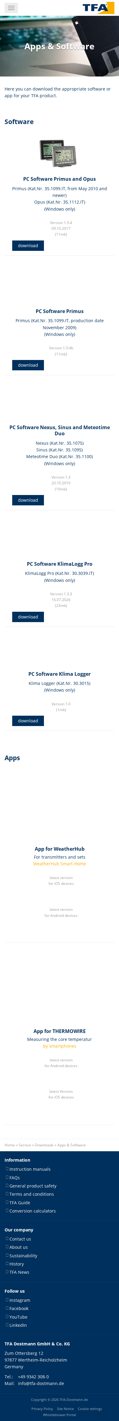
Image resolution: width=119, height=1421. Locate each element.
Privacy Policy (42, 1409)
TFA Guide (19, 1203)
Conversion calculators (32, 1211)
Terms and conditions (31, 1194)
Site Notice (65, 1409)
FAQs (14, 1178)
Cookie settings (90, 1409)
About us (18, 1247)
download (28, 245)
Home (10, 1145)
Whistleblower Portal (59, 1415)
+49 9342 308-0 (33, 1377)
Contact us (20, 1239)
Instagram (19, 1300)
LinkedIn (18, 1325)
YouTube (18, 1317)
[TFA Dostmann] (98, 8)
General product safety (32, 1186)
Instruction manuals (30, 1169)
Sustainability (23, 1256)
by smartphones (59, 1046)
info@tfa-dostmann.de (41, 1384)
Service (25, 1145)
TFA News (19, 1272)
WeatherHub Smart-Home (59, 864)
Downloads (44, 1145)
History (16, 1264)
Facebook (18, 1309)
